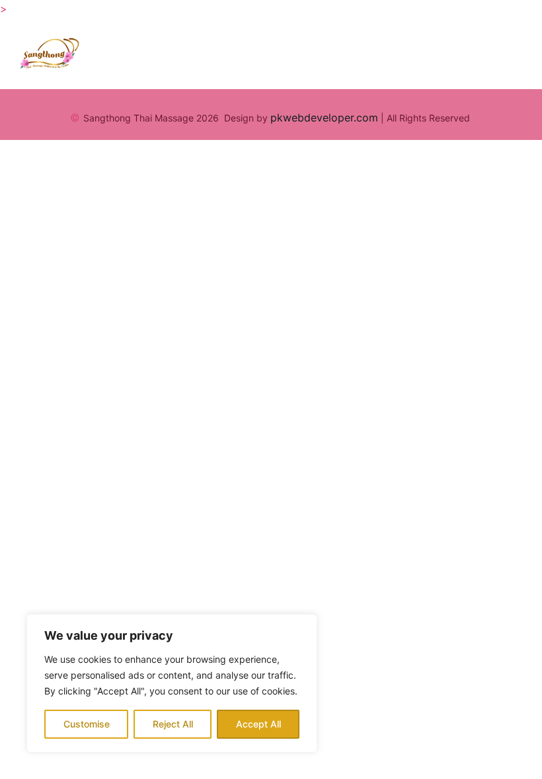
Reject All (173, 723)
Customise (86, 723)
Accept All (258, 723)
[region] (171, 683)
